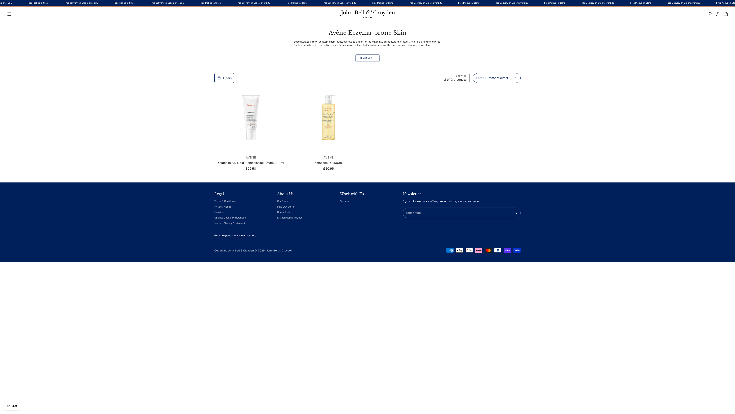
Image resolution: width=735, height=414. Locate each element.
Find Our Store (285, 206)
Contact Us (283, 212)
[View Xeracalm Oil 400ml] (328, 117)
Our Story (282, 201)
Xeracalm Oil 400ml (329, 163)
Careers (344, 201)
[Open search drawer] (710, 14)
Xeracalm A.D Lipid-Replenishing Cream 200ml (251, 163)
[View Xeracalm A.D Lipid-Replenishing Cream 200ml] (250, 117)
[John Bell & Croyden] (367, 14)
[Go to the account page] (718, 14)
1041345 (251, 235)
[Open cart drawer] (726, 14)
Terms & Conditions (225, 201)
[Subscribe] (516, 213)
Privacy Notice (222, 206)
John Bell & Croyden (279, 250)
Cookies (219, 212)
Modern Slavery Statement (229, 223)
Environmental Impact (289, 217)
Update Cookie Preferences (230, 217)
